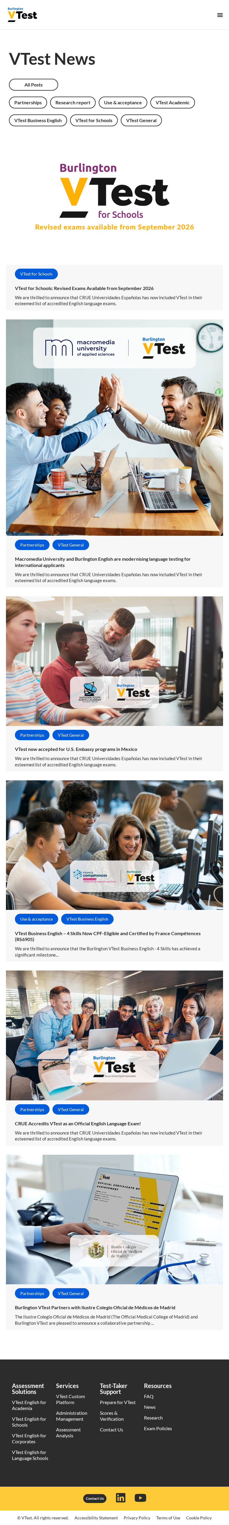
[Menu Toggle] (220, 15)
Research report (72, 102)
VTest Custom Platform (70, 1399)
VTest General (141, 120)
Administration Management (71, 1416)
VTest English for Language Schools (30, 1455)
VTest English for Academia (29, 1405)
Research (153, 1417)
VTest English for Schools (29, 1422)
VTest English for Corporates (29, 1438)
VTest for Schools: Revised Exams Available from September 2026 (84, 288)
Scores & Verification (112, 1416)
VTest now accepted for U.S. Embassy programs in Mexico (76, 749)
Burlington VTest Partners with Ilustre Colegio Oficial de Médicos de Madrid (95, 1307)
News (150, 1407)
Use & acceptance (123, 102)
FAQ (149, 1396)
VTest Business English (38, 120)
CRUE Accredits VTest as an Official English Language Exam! (78, 1123)
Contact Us (111, 1429)
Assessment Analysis (68, 1432)
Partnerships (28, 102)
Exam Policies (158, 1428)
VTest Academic (173, 102)
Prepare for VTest (118, 1402)
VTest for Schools (93, 120)
